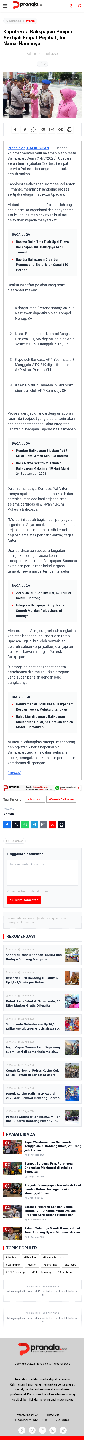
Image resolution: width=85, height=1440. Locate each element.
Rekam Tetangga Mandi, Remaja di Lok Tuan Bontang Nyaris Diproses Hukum (52, 1230)
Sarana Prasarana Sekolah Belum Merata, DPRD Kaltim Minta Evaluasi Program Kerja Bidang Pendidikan (50, 1211)
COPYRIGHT (64, 1420)
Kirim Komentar (26, 900)
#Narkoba (70, 1264)
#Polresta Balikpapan (61, 799)
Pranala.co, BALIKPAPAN (28, 148)
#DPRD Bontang (15, 1272)
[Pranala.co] (42, 1349)
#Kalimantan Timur (54, 1257)
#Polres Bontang (41, 1272)
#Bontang (11, 1257)
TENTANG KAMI (27, 1415)
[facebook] (21, 1430)
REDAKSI (53, 1415)
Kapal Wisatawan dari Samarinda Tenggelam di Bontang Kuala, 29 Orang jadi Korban (52, 1146)
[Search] (80, 5)
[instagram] (42, 1430)
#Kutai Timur (65, 1272)
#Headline (30, 1257)
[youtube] (52, 1430)
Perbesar (72, 77)
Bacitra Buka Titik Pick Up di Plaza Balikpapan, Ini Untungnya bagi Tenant (42, 247)
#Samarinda (50, 1264)
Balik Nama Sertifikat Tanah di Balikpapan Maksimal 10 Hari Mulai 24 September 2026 (42, 468)
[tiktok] (63, 1430)
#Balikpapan (35, 799)
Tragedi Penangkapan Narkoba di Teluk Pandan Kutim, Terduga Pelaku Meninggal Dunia (53, 1189)
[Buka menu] (5, 6)
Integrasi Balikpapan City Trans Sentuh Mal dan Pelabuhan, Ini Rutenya (40, 610)
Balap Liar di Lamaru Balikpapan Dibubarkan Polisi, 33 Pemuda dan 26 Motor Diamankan (44, 722)
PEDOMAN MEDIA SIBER (30, 1420)
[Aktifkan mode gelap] (71, 5)
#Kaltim (31, 1264)
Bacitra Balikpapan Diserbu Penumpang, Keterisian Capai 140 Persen (42, 265)
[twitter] (32, 1430)
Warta (30, 21)
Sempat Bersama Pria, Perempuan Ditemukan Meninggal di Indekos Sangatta (49, 1168)
